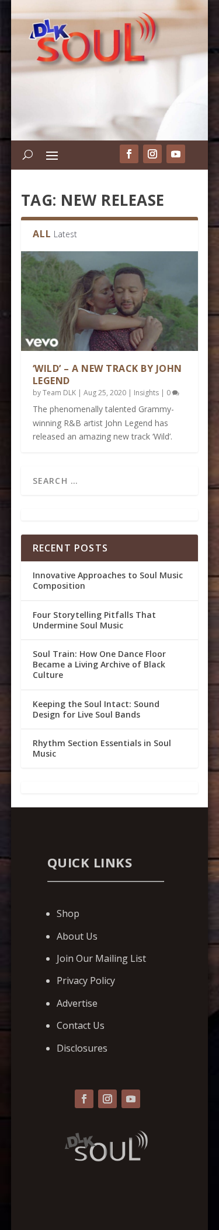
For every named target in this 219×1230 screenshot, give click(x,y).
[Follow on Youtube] (130, 1099)
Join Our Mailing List (101, 958)
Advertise (77, 1003)
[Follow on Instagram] (107, 1099)
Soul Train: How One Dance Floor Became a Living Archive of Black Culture (99, 664)
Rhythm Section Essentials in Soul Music (102, 748)
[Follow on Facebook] (84, 1099)
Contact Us (81, 1025)
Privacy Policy (86, 980)
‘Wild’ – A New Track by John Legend (107, 374)
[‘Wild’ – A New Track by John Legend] (110, 301)
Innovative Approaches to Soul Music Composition (108, 580)
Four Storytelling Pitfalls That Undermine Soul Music (94, 620)
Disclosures (82, 1048)
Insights (146, 393)
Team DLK (59, 393)
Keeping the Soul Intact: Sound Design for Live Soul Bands (96, 709)
